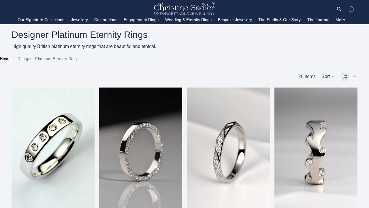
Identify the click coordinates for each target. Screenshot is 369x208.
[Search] (339, 9)
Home (5, 59)
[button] (328, 76)
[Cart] (351, 9)
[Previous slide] (107, 150)
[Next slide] (173, 150)
